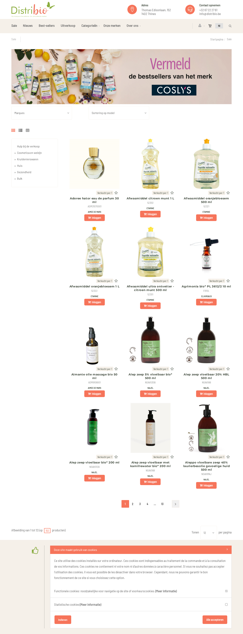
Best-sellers (47, 25)
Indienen (62, 619)
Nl (219, 25)
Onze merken (112, 25)
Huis (19, 165)
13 (162, 504)
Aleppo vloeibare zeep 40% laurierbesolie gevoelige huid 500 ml (206, 466)
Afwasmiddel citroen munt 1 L (150, 198)
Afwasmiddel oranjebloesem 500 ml (206, 200)
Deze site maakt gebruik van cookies (75, 549)
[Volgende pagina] (175, 504)
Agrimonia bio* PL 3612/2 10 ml (206, 286)
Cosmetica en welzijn (29, 152)
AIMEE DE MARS (94, 211)
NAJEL (150, 387)
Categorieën (89, 25)
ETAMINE (150, 208)
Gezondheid (24, 172)
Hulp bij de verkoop (28, 146)
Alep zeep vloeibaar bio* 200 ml (94, 462)
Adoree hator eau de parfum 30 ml (94, 200)
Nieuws (28, 25)
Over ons (132, 25)
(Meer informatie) (166, 591)
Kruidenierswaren (27, 159)
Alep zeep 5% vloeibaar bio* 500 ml (150, 376)
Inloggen (96, 217)
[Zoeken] (229, 26)
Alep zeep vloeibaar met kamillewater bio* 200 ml (150, 464)
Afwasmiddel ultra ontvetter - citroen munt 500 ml (150, 288)
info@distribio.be (210, 14)
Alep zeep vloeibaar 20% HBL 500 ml (206, 376)
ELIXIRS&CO (206, 296)
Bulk (19, 178)
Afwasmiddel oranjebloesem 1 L (94, 286)
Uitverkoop (68, 25)
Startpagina (216, 39)
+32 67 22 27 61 (208, 10)
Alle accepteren (214, 619)
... (155, 504)
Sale (14, 25)
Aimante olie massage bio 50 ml (94, 376)
